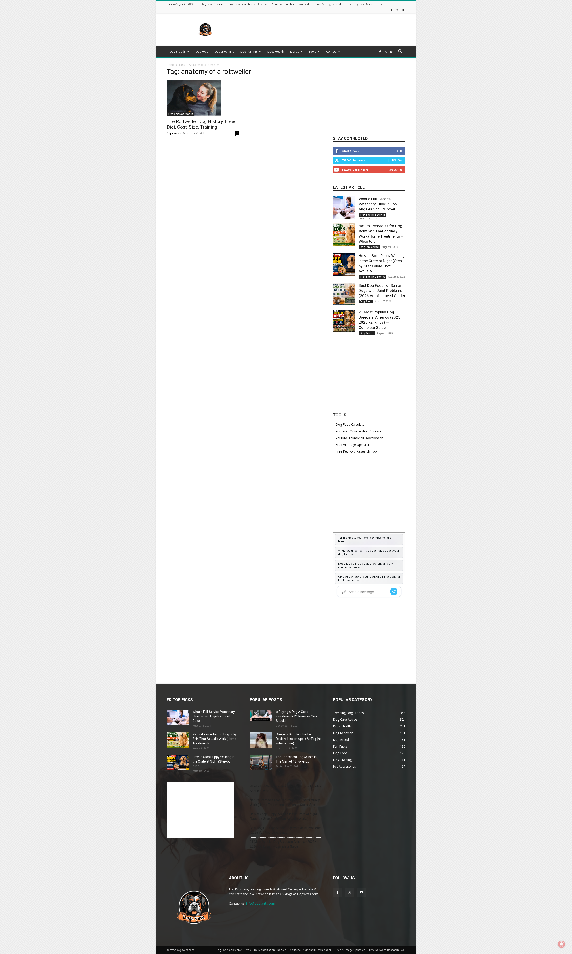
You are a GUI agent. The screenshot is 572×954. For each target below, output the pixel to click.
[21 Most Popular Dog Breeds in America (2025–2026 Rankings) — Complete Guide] (344, 321)
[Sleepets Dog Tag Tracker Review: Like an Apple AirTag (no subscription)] (261, 740)
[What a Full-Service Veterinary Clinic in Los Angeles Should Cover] (344, 207)
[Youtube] (402, 10)
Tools (312, 51)
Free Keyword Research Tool (365, 4)
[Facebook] (391, 10)
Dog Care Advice (369, 247)
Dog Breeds (178, 51)
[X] (397, 10)
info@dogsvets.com (260, 903)
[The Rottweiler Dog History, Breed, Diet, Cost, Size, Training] (203, 98)
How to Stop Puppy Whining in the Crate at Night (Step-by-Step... (213, 761)
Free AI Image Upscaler (329, 4)
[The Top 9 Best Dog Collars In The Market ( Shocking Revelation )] (261, 762)
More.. (294, 51)
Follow (397, 160)
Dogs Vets (173, 133)
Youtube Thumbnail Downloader (291, 4)
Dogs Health (275, 51)
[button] (400, 52)
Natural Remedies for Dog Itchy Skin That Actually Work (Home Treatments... (214, 739)
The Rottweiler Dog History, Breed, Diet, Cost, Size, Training (202, 124)
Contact (331, 51)
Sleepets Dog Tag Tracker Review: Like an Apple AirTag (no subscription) (299, 739)
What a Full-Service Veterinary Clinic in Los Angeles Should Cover (378, 204)
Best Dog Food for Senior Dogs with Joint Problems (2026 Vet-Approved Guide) (382, 290)
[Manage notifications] (561, 944)
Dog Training (248, 51)
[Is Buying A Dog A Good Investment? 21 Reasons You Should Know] (261, 715)
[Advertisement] (324, 30)
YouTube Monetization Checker (249, 4)
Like (399, 151)
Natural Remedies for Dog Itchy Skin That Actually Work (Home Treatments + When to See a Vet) (285, 802)
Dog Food (202, 51)
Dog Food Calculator (213, 4)
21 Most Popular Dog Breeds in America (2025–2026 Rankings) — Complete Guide (283, 844)
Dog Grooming (224, 51)
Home (171, 65)
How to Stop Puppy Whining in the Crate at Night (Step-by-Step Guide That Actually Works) (283, 816)
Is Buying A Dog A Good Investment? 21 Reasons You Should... (296, 716)
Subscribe (395, 169)
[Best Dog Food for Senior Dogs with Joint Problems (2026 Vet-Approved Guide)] (344, 294)
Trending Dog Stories (180, 113)
